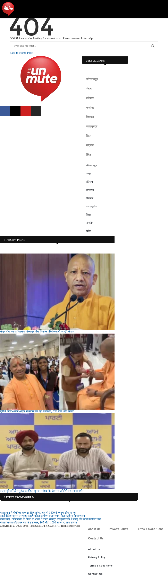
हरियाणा (90, 98)
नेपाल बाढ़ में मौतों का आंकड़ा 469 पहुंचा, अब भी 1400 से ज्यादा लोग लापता (38, 512)
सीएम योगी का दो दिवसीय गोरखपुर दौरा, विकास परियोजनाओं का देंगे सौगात (37, 331)
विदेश (88, 154)
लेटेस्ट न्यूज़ (92, 79)
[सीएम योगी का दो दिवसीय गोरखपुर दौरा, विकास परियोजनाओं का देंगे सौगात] (57, 292)
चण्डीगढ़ (90, 107)
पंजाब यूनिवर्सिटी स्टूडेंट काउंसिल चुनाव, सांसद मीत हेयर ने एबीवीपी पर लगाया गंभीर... (43, 490)
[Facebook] (5, 111)
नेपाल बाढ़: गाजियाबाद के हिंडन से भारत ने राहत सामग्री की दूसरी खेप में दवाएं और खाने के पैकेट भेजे (50, 519)
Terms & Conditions (149, 529)
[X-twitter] (15, 111)
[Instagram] (36, 111)
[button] (163, 9)
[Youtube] (25, 111)
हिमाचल (90, 117)
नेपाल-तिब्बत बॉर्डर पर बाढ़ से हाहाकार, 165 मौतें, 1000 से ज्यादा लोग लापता (38, 522)
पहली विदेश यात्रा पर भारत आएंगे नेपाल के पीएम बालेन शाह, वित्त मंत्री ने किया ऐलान (42, 515)
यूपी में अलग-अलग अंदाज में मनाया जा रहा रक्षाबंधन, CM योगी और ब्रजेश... (38, 411)
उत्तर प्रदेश (91, 126)
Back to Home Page (21, 52)
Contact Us (96, 538)
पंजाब (89, 88)
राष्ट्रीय (90, 145)
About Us (94, 529)
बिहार (88, 135)
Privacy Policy (118, 529)
